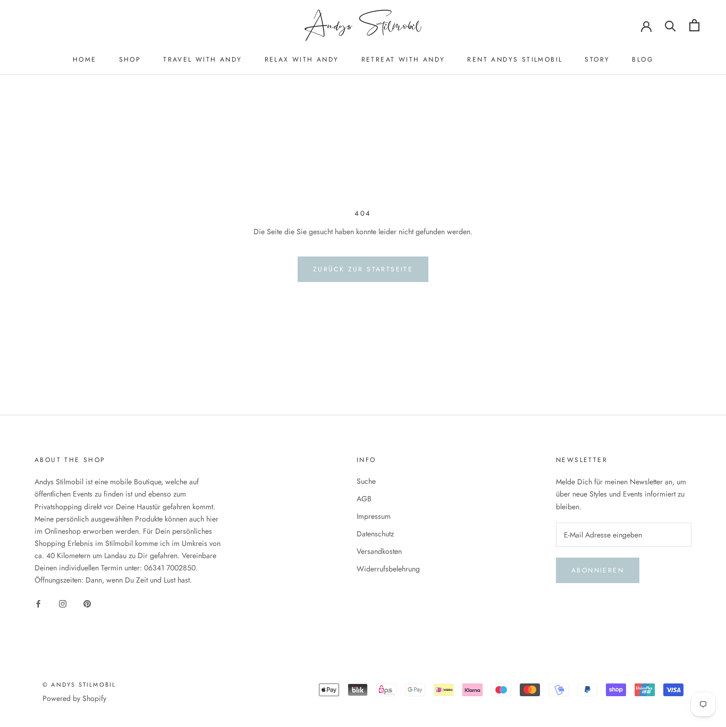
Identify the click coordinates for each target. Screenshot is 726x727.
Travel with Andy (202, 59)
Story (597, 59)
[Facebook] (38, 603)
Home (85, 59)
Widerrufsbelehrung (388, 568)
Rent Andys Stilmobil (514, 59)
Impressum (374, 516)
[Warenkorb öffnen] (694, 25)
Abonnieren (597, 570)
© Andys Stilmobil (79, 684)
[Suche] (670, 25)
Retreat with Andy (403, 59)
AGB (364, 498)
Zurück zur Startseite (363, 269)
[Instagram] (62, 603)
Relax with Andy (302, 59)
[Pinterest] (87, 603)
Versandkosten (379, 551)
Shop (130, 59)
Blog (642, 59)
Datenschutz (375, 533)
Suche (366, 481)
